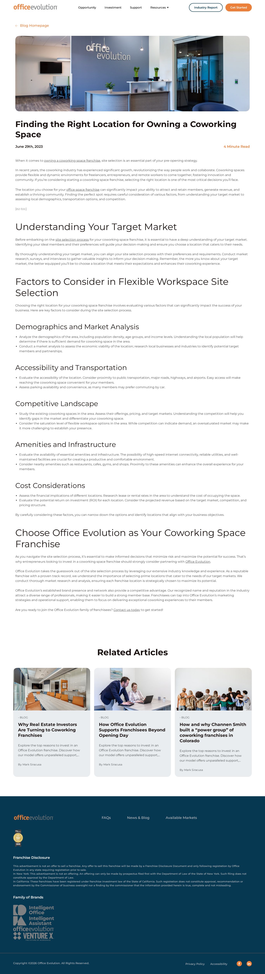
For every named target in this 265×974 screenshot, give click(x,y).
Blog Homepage (34, 25)
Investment (113, 7)
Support (136, 7)
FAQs (106, 818)
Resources (158, 7)
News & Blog (138, 818)
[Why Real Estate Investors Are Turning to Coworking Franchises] (51, 689)
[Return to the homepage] (33, 818)
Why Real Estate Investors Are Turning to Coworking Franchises (47, 730)
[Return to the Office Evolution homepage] (35, 7)
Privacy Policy (195, 964)
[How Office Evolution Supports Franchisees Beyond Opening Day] (132, 689)
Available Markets (181, 818)
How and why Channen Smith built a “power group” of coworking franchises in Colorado (213, 732)
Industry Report (205, 7)
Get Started (238, 7)
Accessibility (218, 964)
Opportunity (87, 7)
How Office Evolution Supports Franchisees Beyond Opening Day (132, 730)
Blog (24, 717)
